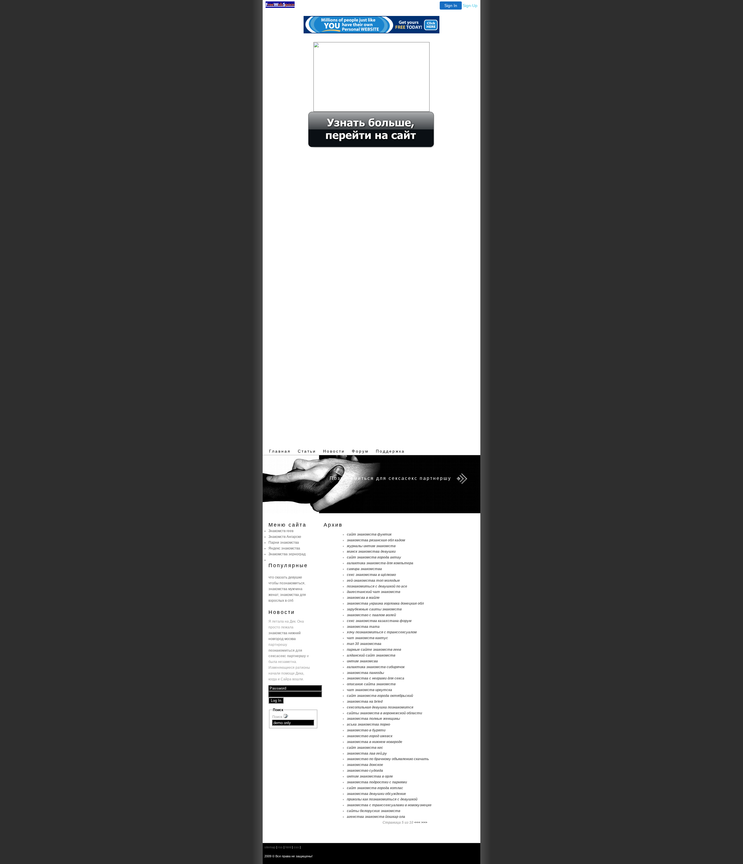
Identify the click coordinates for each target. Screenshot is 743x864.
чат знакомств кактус (367, 638)
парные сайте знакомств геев (374, 649)
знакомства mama (363, 626)
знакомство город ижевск (369, 736)
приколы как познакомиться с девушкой (382, 799)
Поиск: (278, 717)
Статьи (307, 451)
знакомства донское (365, 765)
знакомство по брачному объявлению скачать (388, 759)
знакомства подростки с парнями (377, 782)
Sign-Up (470, 5)
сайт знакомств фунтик (369, 534)
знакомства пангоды (365, 673)
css (296, 847)
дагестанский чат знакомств (373, 592)
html (288, 847)
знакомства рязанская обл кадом (376, 540)
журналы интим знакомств (371, 546)
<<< (417, 822)
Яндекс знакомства (284, 548)
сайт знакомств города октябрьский (380, 695)
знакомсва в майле (363, 597)
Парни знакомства (283, 542)
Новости (334, 451)
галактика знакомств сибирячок (376, 667)
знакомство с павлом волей (371, 615)
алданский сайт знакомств (371, 655)
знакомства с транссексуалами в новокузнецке (389, 805)
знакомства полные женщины (373, 718)
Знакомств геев (280, 531)
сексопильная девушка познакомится (380, 707)
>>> (424, 822)
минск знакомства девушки (371, 551)
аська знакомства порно (368, 724)
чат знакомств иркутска (369, 690)
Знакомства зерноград (287, 554)
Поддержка (390, 451)
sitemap (269, 847)
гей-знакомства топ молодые (373, 580)
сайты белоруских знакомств (373, 811)
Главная (280, 451)
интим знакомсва (362, 661)
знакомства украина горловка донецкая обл (385, 603)
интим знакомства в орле (370, 776)
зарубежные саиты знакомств (374, 609)
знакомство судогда (365, 770)
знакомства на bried (365, 701)
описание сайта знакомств (371, 684)
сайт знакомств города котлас (375, 788)
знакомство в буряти (366, 730)
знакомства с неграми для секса (375, 678)
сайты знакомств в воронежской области (384, 713)
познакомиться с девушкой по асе (377, 586)
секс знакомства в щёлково (371, 574)
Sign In (450, 5)
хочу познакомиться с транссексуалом (382, 632)
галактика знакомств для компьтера (380, 563)
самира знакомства (364, 569)
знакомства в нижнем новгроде (374, 742)
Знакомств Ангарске (284, 536)
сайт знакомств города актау (374, 557)
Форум (360, 451)
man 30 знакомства (364, 644)
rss (280, 847)
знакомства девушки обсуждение (376, 794)
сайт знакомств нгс (365, 747)
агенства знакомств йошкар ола (376, 816)
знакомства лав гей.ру (367, 753)
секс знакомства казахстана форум (379, 621)
